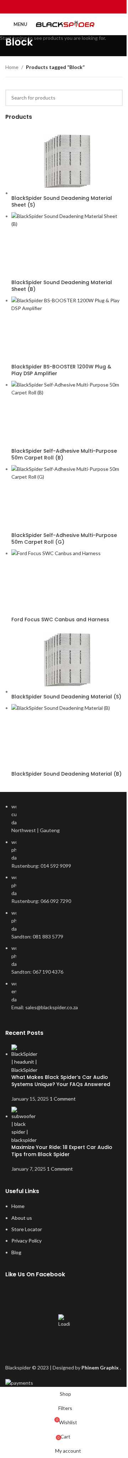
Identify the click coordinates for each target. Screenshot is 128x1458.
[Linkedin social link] (73, 6)
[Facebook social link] (46, 6)
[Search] (119, 24)
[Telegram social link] (82, 6)
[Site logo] (66, 24)
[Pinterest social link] (63, 6)
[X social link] (54, 6)
